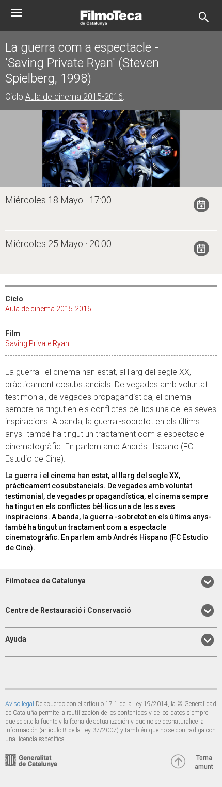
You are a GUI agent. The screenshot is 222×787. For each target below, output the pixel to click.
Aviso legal (19, 704)
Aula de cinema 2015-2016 (74, 97)
